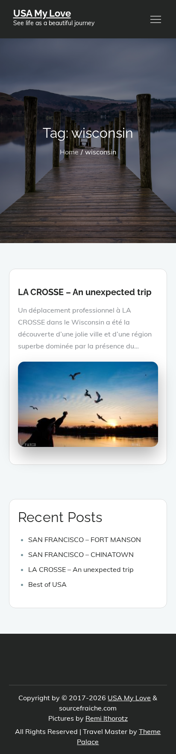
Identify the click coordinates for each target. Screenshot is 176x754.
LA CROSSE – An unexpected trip (85, 292)
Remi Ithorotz (106, 718)
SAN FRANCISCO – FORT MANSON (84, 539)
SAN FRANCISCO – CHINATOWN (81, 554)
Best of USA (47, 584)
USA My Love (42, 13)
